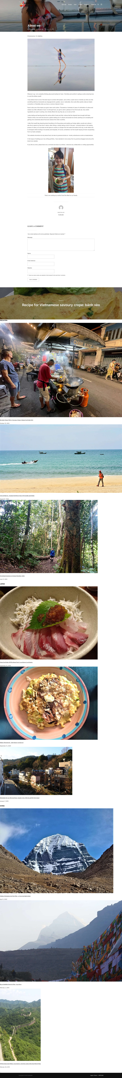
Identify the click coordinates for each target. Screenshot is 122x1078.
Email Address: (31, 260)
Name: (29, 253)
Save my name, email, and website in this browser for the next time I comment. (47, 275)
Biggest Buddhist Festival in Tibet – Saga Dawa (10, 984)
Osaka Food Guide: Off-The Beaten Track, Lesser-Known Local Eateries (16, 662)
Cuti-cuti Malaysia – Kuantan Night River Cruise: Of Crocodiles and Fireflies (17, 495)
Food (75, 4)
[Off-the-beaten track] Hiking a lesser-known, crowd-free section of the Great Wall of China (20, 1063)
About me (40, 29)
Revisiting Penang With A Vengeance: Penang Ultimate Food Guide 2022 (16, 420)
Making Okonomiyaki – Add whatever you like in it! (11, 742)
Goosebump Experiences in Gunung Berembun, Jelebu (12, 576)
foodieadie (32, 29)
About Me (64, 4)
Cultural (80, 4)
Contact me (93, 4)
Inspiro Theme (93, 1075)
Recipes (70, 4)
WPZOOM (101, 1075)
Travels (85, 4)
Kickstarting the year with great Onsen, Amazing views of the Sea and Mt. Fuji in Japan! (19, 798)
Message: (30, 237)
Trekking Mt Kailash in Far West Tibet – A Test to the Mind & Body (15, 896)
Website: (29, 268)
